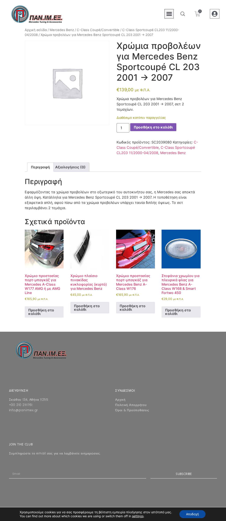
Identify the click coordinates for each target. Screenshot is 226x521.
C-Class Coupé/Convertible (98, 30)
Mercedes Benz (62, 30)
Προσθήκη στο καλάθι (153, 127)
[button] (169, 14)
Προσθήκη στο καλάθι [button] (41, 312)
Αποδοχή (192, 514)
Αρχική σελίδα (36, 30)
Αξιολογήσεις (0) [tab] (70, 167)
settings (137, 516)
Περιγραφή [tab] (40, 167)
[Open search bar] (183, 14)
